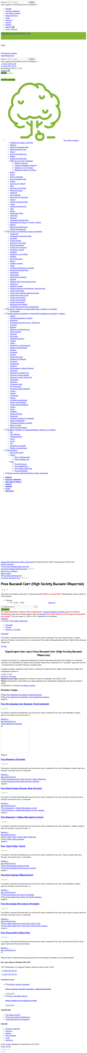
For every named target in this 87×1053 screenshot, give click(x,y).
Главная (4, 562)
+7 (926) (8, 64)
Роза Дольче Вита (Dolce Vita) (15, 932)
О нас (7, 1038)
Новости (8, 1031)
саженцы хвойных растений (54, 612)
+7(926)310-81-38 (8, 33)
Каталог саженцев (12, 1028)
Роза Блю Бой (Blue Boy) (10, 578)
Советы (8, 1033)
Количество (8, 607)
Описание (9, 625)
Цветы (9, 562)
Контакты (9, 1040)
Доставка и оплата (27, 685)
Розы (14, 562)
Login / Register (11, 29)
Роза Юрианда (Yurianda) (13, 759)
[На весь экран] (6, 1049)
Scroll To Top (6, 1046)
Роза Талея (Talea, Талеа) (13, 846)
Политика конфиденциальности (17, 1017)
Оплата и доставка (12, 629)
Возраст (9, 600)
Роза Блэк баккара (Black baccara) (14, 569)
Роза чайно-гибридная (24, 562)
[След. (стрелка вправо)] (4, 1051)
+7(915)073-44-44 (23, 33)
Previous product (7, 564)
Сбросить (51, 602)
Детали (8, 627)
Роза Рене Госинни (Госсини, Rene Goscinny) (21, 788)
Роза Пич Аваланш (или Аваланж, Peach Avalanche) (25, 703)
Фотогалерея (10, 1035)
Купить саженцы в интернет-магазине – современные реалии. (28, 989)
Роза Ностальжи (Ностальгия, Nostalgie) (20, 903)
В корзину (5, 609)
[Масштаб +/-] (9, 1049)
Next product (6, 573)
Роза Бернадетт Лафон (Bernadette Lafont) (22, 817)
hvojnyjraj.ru (41, 614)
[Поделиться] (4, 1049)
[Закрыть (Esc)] (2, 1049)
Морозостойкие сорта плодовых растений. (21, 1001)
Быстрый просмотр (8, 721)
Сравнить (4, 618)
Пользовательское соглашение (17, 1019)
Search (32, 2)
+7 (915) (8, 66)
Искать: (4, 2)
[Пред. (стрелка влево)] (2, 1051)
